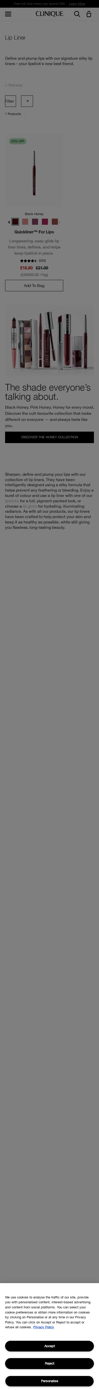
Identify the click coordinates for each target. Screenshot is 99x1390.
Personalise (49, 1381)
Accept (49, 1346)
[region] (49, 1336)
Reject (49, 1363)
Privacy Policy (43, 1327)
